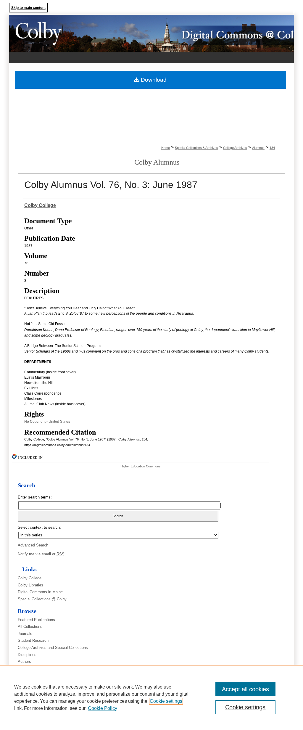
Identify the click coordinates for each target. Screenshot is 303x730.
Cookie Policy (102, 708)
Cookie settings (166, 701)
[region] (151, 697)
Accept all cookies (245, 689)
